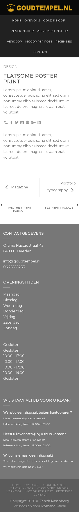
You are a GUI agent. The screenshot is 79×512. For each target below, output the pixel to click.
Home (16, 20)
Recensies (64, 41)
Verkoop (14, 41)
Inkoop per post (38, 41)
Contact (40, 52)
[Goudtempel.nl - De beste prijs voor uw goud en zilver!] (39, 8)
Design (10, 67)
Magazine (19, 187)
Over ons (32, 20)
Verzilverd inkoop (52, 31)
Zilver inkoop (22, 31)
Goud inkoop (54, 20)
